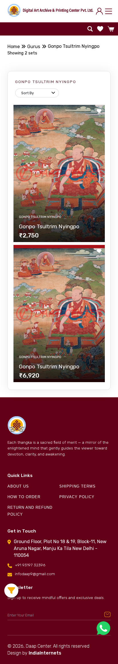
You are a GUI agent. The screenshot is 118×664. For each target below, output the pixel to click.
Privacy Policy (77, 497)
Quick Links (20, 475)
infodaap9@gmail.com (35, 573)
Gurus (33, 46)
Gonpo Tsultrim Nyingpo (73, 46)
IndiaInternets (45, 653)
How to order (23, 497)
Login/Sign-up (100, 11)
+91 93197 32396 (30, 565)
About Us (18, 486)
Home (13, 46)
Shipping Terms (77, 486)
